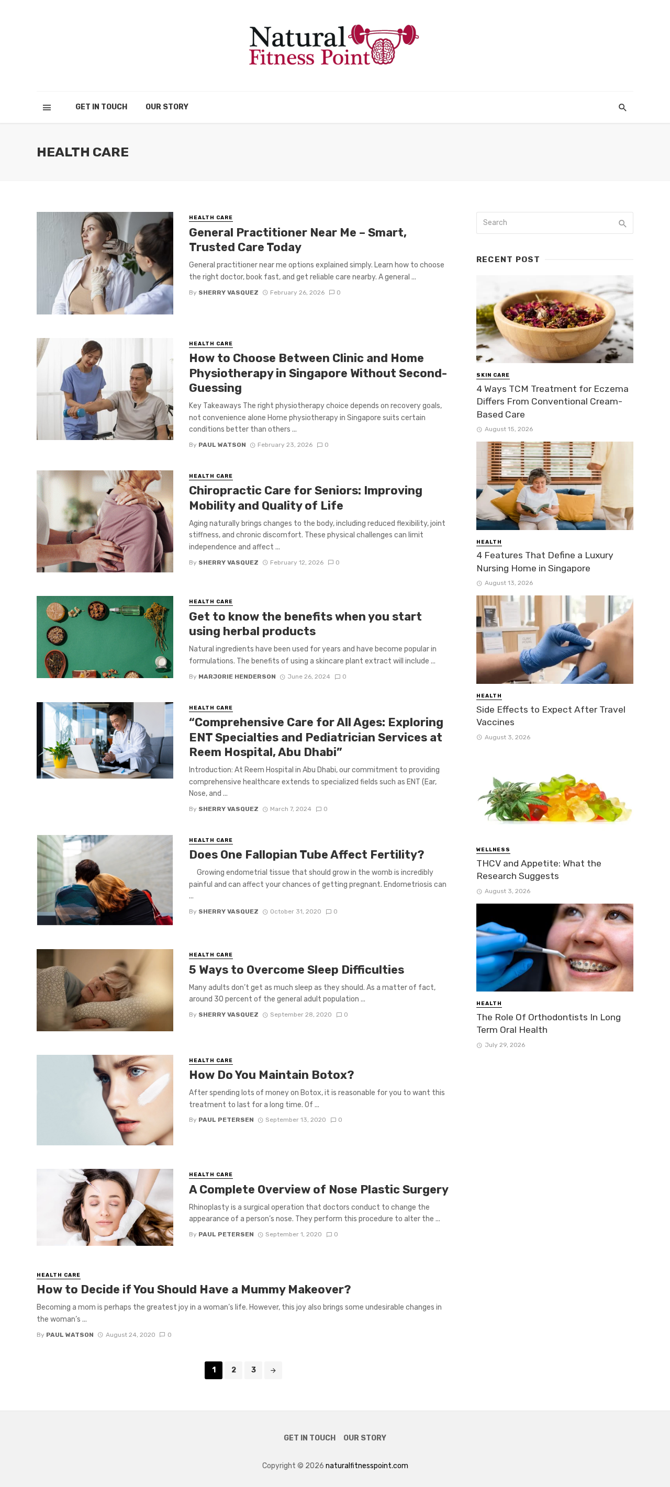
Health (489, 542)
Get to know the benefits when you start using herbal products (305, 624)
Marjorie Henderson (237, 676)
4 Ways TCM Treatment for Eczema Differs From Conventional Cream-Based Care (552, 402)
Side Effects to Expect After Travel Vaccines (551, 716)
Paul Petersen (226, 1119)
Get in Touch (101, 107)
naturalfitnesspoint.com (367, 1465)
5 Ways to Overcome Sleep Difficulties (296, 969)
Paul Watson (222, 444)
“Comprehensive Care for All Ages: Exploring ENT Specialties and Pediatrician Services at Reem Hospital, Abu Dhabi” (316, 737)
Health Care (211, 218)
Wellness (493, 850)
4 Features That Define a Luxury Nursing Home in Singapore (544, 561)
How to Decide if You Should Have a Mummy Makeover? (194, 1289)
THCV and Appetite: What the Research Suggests (538, 870)
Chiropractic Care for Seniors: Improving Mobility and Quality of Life (305, 498)
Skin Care (493, 375)
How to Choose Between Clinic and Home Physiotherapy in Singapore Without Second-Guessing (318, 373)
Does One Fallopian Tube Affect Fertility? (307, 854)
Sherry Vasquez (228, 292)
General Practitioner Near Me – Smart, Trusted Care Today (298, 240)
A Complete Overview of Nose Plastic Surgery (319, 1189)
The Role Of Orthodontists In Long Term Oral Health (548, 1023)
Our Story (167, 107)
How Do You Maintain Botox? (271, 1075)
